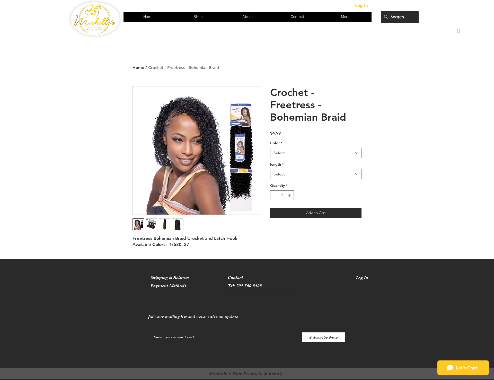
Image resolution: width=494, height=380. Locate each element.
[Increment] (290, 195)
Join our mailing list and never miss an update (193, 316)
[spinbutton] (282, 195)
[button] (459, 34)
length (277, 164)
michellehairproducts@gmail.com (261, 293)
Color (276, 143)
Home (138, 67)
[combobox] (315, 153)
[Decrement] (274, 195)
